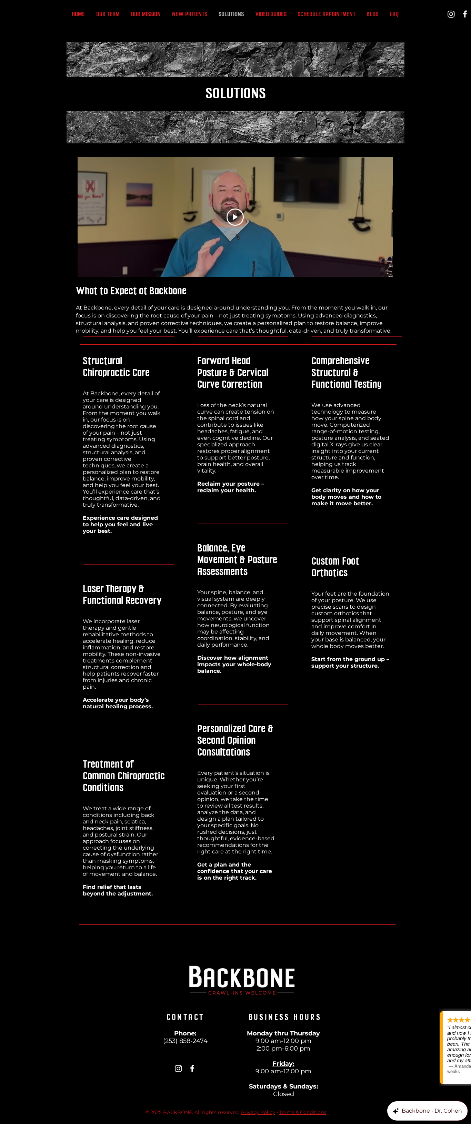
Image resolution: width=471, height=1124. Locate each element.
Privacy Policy (258, 1112)
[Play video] (235, 217)
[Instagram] (451, 14)
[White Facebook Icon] (465, 14)
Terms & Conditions (302, 1112)
